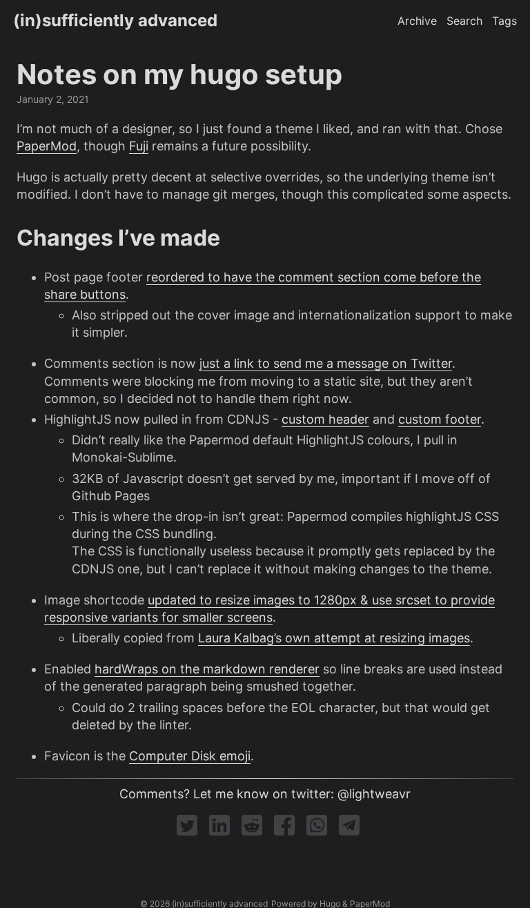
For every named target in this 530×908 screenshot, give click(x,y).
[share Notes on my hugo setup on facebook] (286, 831)
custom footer (439, 419)
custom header (325, 419)
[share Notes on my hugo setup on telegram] (349, 831)
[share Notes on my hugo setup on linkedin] (221, 831)
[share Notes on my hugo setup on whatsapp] (318, 831)
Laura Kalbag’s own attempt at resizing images (334, 638)
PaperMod (47, 146)
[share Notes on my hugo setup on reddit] (254, 831)
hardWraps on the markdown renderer (207, 669)
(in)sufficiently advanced (115, 20)
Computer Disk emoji (190, 756)
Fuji (138, 146)
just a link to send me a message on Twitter (325, 363)
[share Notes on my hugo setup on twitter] (189, 831)
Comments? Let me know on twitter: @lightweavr (265, 794)
